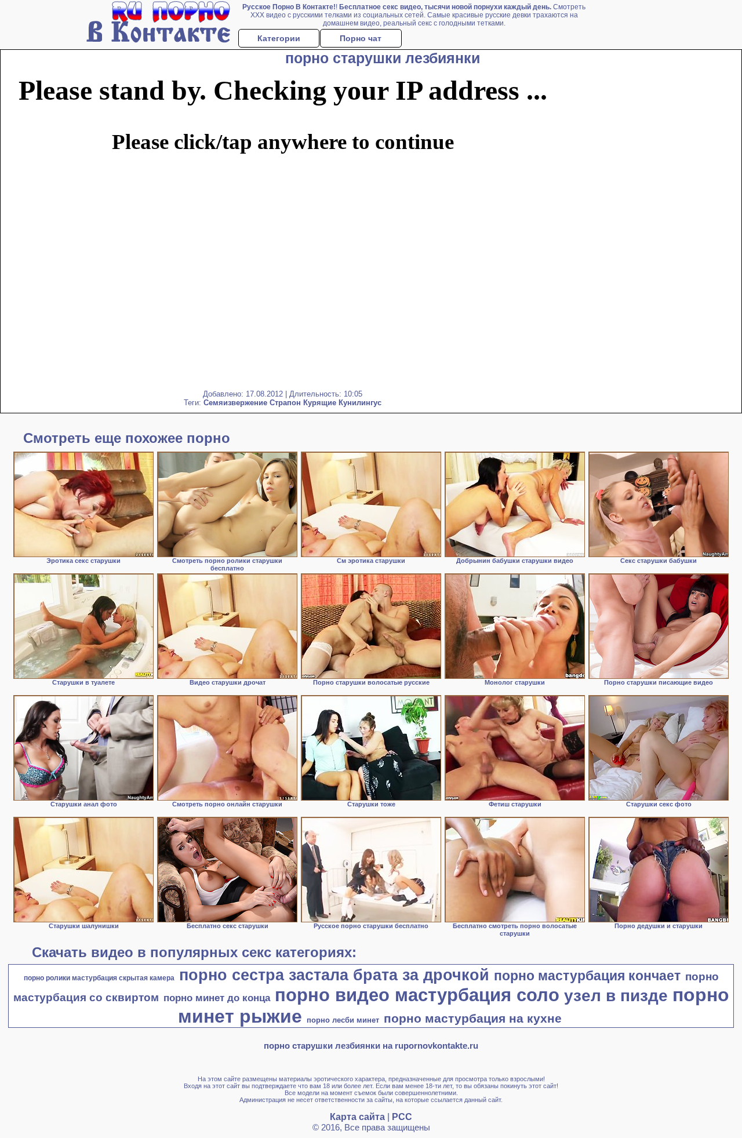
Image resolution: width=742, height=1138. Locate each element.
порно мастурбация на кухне (473, 1019)
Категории (278, 38)
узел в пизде (616, 996)
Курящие (319, 402)
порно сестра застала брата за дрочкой (334, 975)
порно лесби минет (343, 1020)
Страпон (285, 402)
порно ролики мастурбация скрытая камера (99, 978)
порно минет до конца (216, 998)
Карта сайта (357, 1117)
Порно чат (360, 38)
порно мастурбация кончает (587, 975)
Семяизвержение (235, 402)
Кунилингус (360, 402)
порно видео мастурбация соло (417, 995)
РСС (402, 1117)
